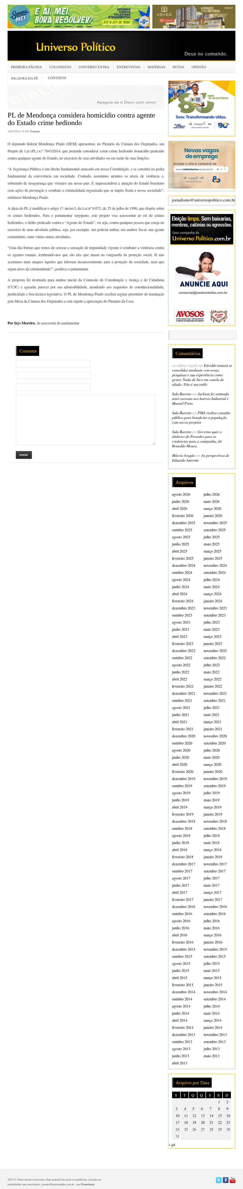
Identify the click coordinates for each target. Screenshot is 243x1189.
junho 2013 (180, 1055)
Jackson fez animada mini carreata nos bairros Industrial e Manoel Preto (200, 398)
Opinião (199, 67)
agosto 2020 (181, 750)
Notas (178, 67)
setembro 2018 (215, 828)
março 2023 (212, 636)
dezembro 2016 (183, 906)
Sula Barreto (181, 393)
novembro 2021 (215, 693)
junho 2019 (180, 799)
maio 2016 (212, 927)
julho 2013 (212, 1048)
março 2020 (212, 764)
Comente (35, 131)
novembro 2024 (215, 565)
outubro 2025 (182, 529)
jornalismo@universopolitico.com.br (203, 200)
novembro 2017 (215, 863)
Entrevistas (128, 67)
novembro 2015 (215, 949)
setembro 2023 (215, 615)
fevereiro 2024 (182, 600)
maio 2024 (212, 586)
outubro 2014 (182, 998)
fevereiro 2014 (182, 1027)
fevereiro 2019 (182, 814)
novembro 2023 (215, 607)
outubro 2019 (182, 785)
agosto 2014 (181, 1005)
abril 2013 (179, 1062)
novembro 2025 (215, 522)
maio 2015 (212, 970)
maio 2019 (212, 799)
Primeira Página (26, 67)
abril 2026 (179, 508)
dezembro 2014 (183, 991)
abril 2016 (179, 934)
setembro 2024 (215, 572)
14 (211, 1115)
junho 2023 (180, 629)
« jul (171, 1144)
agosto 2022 (181, 664)
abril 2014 (179, 1020)
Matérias (156, 67)
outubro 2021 (182, 700)
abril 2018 (179, 849)
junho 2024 (180, 586)
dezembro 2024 (183, 565)
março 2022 (212, 678)
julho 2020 (212, 750)
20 (203, 1122)
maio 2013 (212, 1055)
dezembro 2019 (183, 778)
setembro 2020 (215, 742)
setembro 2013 (215, 1041)
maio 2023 (212, 629)
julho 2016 (212, 920)
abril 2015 (179, 977)
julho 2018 (212, 835)
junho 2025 (180, 543)
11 (186, 1115)
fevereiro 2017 (182, 899)
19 (194, 1122)
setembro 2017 (215, 870)
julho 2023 (212, 622)
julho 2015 (212, 963)
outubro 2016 (182, 913)
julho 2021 (212, 707)
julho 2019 (212, 792)
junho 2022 (180, 671)
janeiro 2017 (213, 899)
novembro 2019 (215, 778)
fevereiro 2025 (182, 558)
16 (228, 1115)
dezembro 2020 (183, 735)
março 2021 (212, 721)
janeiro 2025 (213, 558)
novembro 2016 (215, 906)
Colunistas (60, 67)
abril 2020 (179, 764)
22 (220, 1122)
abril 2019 (179, 806)
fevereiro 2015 (182, 984)
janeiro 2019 (213, 814)
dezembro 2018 (183, 821)
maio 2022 (212, 671)
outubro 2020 (182, 742)
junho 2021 (180, 714)
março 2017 (212, 892)
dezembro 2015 (183, 949)
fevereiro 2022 (182, 686)
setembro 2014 (215, 998)
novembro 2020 (215, 735)
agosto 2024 (181, 579)
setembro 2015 (215, 956)
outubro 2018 (182, 828)
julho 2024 (212, 579)
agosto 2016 (181, 920)
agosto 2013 (181, 1048)
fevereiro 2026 (182, 515)
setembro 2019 (215, 785)
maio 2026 (212, 501)
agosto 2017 (181, 878)
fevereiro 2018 (182, 856)
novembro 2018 (215, 821)
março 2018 (212, 849)
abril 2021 (179, 721)
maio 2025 (212, 543)
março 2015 (212, 977)
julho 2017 (212, 878)
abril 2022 (179, 678)
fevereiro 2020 (182, 771)
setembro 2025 (215, 529)
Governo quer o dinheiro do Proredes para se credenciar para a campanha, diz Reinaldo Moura (197, 438)
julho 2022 (212, 664)
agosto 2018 (181, 835)
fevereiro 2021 (182, 728)
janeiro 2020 (213, 771)
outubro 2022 (182, 657)
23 (228, 1122)
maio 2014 (212, 1013)
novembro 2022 (215, 650)
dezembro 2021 (183, 693)
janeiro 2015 (213, 984)
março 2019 (212, 806)
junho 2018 (180, 842)
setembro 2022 (215, 657)
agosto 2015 (181, 963)
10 (177, 1115)
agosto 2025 (181, 536)
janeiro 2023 (213, 643)
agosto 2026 (181, 494)
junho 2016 (180, 927)
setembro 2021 (215, 700)
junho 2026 (180, 501)
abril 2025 (179, 551)
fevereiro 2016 (182, 941)
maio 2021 (212, 714)
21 (211, 1122)
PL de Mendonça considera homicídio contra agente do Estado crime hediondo (81, 119)
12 (194, 1115)
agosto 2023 (181, 622)
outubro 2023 (182, 615)
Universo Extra (94, 67)
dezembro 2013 (183, 1034)
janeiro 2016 (213, 941)
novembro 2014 (215, 991)
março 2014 (212, 1020)
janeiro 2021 (213, 728)
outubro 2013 (182, 1041)
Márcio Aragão (183, 455)
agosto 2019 (181, 792)
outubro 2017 (182, 870)
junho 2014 (180, 1013)
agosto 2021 (181, 707)
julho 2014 (212, 1005)
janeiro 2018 (213, 856)
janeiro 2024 (213, 600)
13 (203, 1115)
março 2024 (212, 593)
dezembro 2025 (183, 522)
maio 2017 (212, 885)
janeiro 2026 (213, 515)
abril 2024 (179, 593)
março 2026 (212, 508)
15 (220, 1115)
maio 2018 (212, 842)
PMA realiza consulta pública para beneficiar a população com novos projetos (201, 417)
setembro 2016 (215, 913)
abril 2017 (179, 892)
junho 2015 (180, 970)
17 (177, 1122)
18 (186, 1122)
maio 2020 (212, 757)
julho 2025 (212, 536)
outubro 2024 (182, 572)
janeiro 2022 (213, 686)
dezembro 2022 (183, 650)
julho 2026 (212, 494)
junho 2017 (180, 885)
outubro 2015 (182, 956)
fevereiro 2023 (182, 643)
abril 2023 (179, 636)
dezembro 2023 (183, 607)
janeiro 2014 (213, 1027)
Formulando (88, 1184)
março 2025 (212, 551)
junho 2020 (180, 757)
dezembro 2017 (183, 863)
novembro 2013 (215, 1034)
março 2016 (212, 934)
